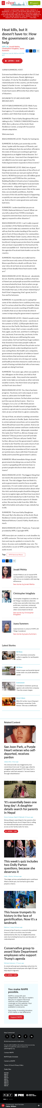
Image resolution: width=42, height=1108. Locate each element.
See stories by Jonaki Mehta (23, 584)
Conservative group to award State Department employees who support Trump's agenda (20, 953)
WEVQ (6, 1084)
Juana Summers (21, 623)
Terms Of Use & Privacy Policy (13, 1065)
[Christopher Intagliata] (6, 596)
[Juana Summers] (6, 627)
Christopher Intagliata (10, 48)
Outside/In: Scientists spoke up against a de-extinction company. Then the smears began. (27, 688)
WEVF (6, 1076)
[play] (3, 1105)
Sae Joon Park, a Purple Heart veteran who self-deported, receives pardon (20, 752)
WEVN (6, 1081)
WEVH (6, 1078)
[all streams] (39, 1105)
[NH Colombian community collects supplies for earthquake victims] (8, 655)
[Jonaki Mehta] (6, 572)
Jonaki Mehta (14, 46)
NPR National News (16, 554)
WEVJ (6, 1079)
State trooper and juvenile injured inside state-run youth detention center (27, 672)
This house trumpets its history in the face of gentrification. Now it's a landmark (20, 917)
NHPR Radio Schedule (11, 1057)
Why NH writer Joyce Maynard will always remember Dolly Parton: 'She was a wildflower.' (27, 703)
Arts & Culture (20, 698)
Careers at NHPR (9, 1061)
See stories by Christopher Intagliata (23, 614)
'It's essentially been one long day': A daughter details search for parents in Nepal (21, 807)
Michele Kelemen (9, 963)
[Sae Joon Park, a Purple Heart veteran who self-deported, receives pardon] (20, 734)
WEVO (6, 1082)
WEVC (6, 1074)
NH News (19, 652)
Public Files (7, 1069)
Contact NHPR (9, 1052)
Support (35, 3)
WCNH (6, 1073)
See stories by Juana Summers (24, 634)
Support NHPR (16, 1017)
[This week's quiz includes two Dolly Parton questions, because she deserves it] (20, 849)
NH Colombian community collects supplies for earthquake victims (27, 657)
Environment (20, 683)
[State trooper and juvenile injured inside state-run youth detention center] (8, 671)
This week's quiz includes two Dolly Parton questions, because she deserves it (21, 866)
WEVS (6, 1085)
